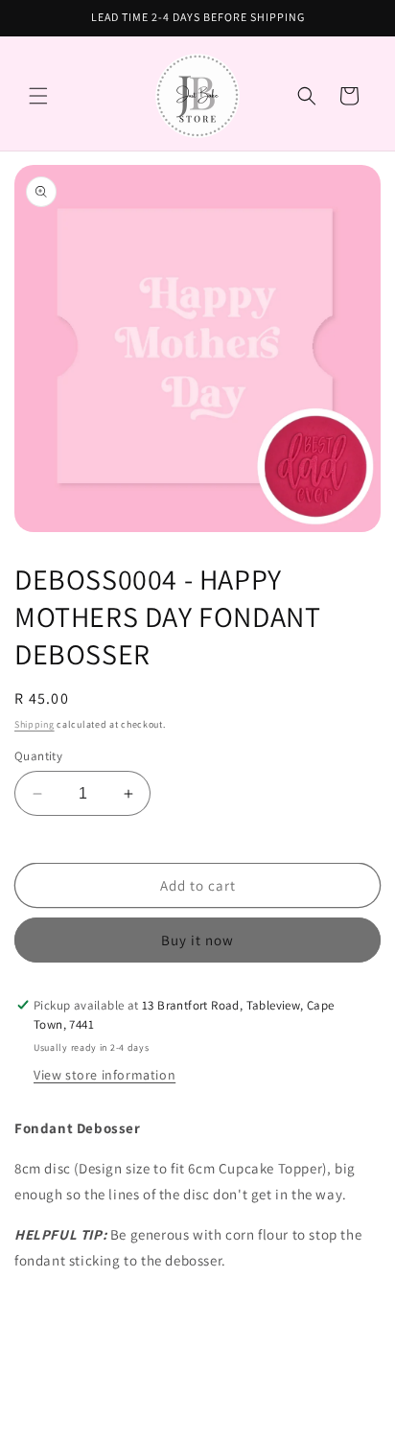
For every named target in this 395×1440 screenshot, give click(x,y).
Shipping (34, 724)
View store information (104, 1074)
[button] (38, 96)
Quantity (38, 756)
